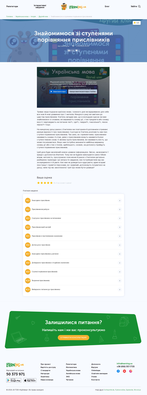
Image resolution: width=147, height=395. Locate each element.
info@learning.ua (124, 364)
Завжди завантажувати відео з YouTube (83, 91)
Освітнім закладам (99, 373)
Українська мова (73, 370)
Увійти (134, 6)
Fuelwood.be (120, 390)
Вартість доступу (48, 367)
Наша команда (47, 380)
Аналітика (45, 377)
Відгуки (94, 367)
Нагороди (45, 373)
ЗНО (68, 377)
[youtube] (124, 372)
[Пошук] (139, 6)
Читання (69, 380)
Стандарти (45, 370)
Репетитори (12, 6)
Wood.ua (137, 390)
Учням (94, 377)
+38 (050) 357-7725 (126, 367)
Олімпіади (95, 370)
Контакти (95, 380)
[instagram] (130, 372)
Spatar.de (129, 390)
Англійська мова (73, 373)
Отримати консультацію (73, 338)
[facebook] (118, 372)
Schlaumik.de (109, 390)
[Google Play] (13, 380)
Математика (71, 367)
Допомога (95, 364)
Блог (107, 6)
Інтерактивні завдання (40, 6)
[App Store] (29, 380)
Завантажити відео (59, 91)
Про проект (46, 364)
